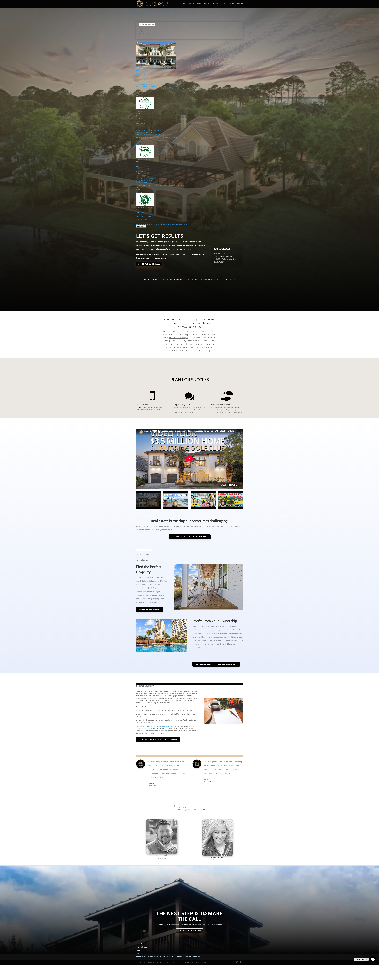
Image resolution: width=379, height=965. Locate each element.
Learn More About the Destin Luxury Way (158, 740)
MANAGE (216, 4)
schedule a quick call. (169, 726)
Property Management (200, 279)
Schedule (139, 407)
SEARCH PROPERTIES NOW (149, 609)
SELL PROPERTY (168, 957)
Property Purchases (174, 279)
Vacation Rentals (225, 279)
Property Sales (152, 279)
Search (138, 953)
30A (137, 944)
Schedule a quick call (189, 931)
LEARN (225, 4)
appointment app (154, 726)
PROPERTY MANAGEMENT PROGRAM (148, 957)
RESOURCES (197, 957)
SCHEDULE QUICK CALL (149, 264)
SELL (185, 4)
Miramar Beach (141, 947)
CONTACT (239, 4)
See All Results (141, 226)
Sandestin (139, 950)
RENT (199, 4)
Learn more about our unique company (190, 537)
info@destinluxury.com (225, 256)
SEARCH (191, 4)
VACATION (206, 4)
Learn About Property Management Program (216, 664)
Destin (143, 944)
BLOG (232, 4)
